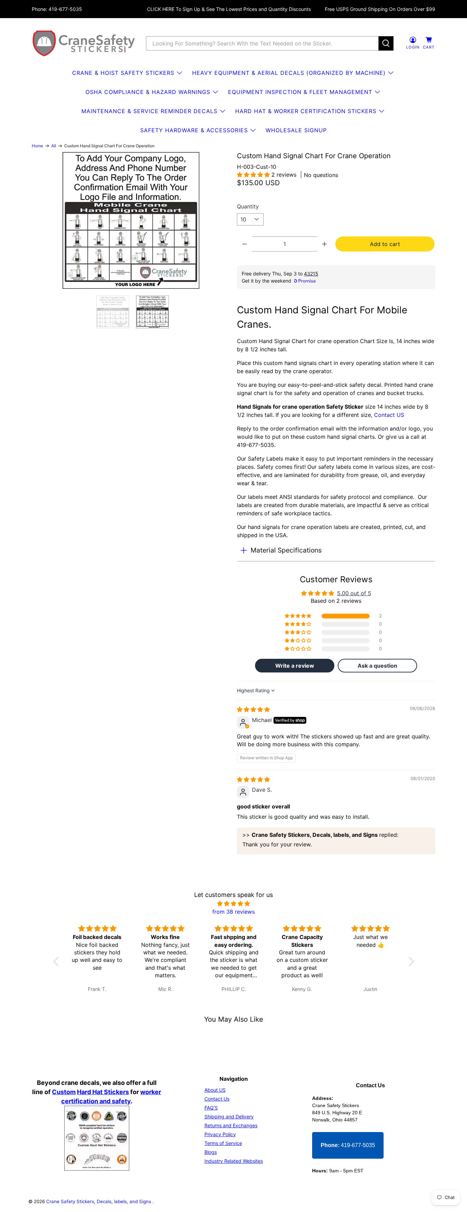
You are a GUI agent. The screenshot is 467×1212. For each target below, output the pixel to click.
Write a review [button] (294, 665)
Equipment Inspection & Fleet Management (300, 91)
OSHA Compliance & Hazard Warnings (147, 91)
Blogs (210, 1152)
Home (37, 146)
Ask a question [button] (377, 665)
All (53, 146)
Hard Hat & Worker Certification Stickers (305, 111)
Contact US (389, 414)
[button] (254, 174)
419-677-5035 (348, 1145)
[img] (253, 709)
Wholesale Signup (296, 130)
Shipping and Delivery (229, 1116)
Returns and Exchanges (230, 1125)
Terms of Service (223, 1143)
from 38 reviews (233, 911)
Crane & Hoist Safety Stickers (123, 72)
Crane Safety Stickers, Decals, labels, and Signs (99, 1201)
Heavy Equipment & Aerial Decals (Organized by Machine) (289, 72)
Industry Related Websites (233, 1161)
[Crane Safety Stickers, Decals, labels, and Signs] (83, 43)
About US (215, 1090)
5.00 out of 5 (354, 593)
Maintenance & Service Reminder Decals (149, 111)
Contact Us (216, 1099)
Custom (64, 1091)
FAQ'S (211, 1108)
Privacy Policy (220, 1134)
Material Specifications (286, 550)
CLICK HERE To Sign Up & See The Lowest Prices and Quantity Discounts (229, 9)
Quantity (248, 206)
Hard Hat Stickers (103, 1091)
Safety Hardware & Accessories (194, 130)
